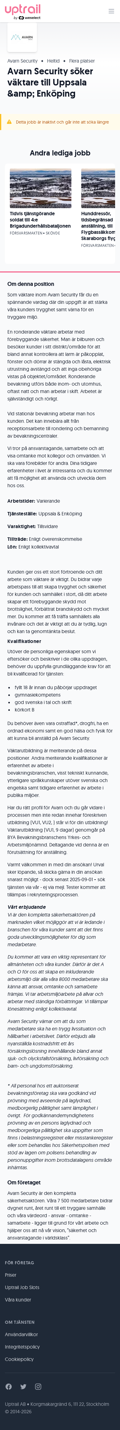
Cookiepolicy (19, 1359)
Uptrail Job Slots (22, 1287)
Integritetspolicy (22, 1347)
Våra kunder (18, 1300)
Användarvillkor (21, 1334)
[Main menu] (111, 11)
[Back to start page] (22, 11)
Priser (10, 1275)
